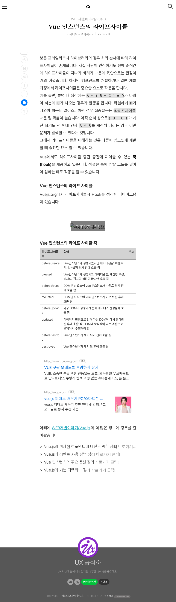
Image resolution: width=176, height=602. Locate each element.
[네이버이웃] (24, 68)
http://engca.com (55, 392)
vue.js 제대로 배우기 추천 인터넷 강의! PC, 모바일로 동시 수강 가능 (75, 406)
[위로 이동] (24, 111)
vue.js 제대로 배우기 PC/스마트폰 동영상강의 (73, 398)
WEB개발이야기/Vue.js (88, 19)
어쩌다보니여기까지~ (72, 596)
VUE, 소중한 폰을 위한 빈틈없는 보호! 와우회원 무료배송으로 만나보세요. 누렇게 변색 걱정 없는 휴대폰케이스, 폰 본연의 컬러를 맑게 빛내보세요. (86, 376)
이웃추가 (91, 581)
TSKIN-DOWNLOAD (122, 596)
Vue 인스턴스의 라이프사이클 (88, 26)
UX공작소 (108, 596)
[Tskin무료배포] (24, 102)
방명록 (104, 581)
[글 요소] (24, 94)
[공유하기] (24, 76)
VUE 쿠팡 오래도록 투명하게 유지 (71, 367)
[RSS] (77, 582)
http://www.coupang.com (61, 361)
